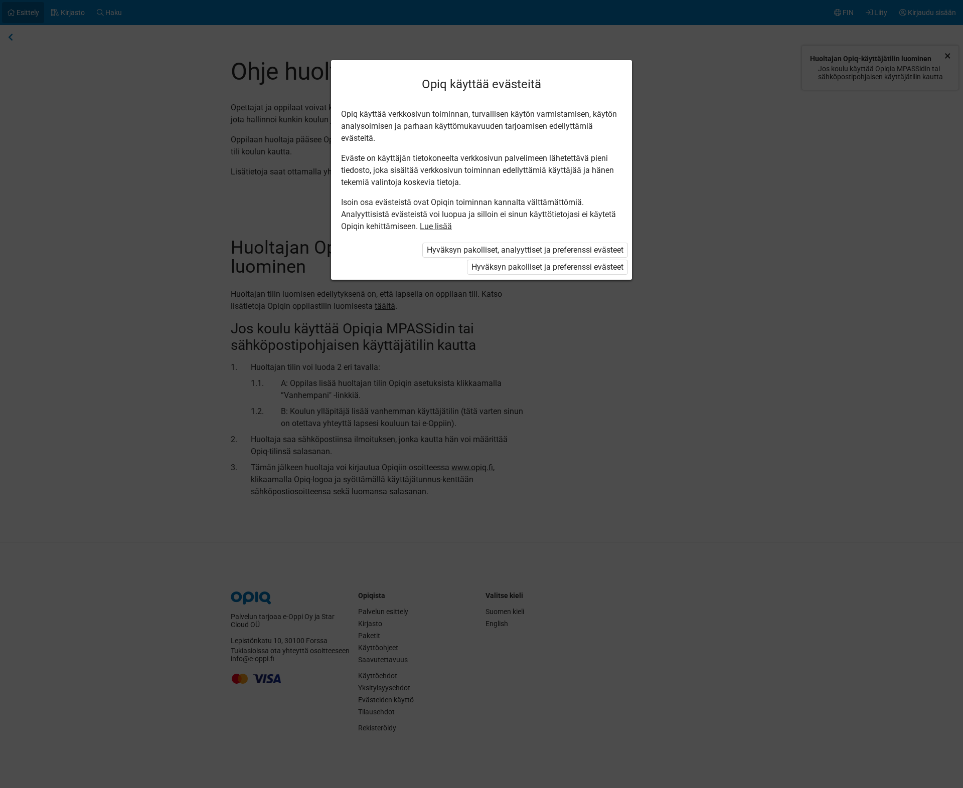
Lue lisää (436, 226)
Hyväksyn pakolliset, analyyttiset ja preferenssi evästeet (525, 250)
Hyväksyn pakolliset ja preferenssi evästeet (547, 267)
